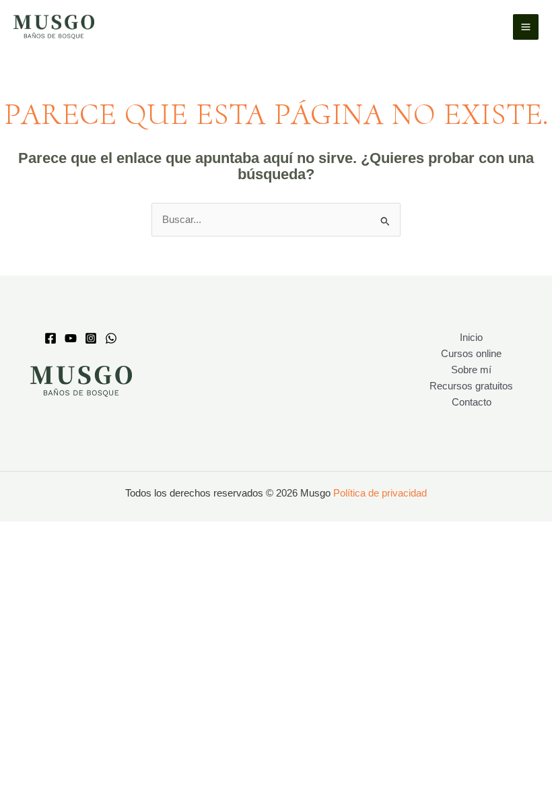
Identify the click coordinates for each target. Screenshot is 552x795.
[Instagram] (91, 338)
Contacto (471, 402)
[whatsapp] (111, 338)
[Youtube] (71, 338)
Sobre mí (471, 369)
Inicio (471, 337)
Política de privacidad (380, 493)
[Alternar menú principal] (526, 27)
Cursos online (471, 353)
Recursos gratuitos (471, 386)
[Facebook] (50, 338)
